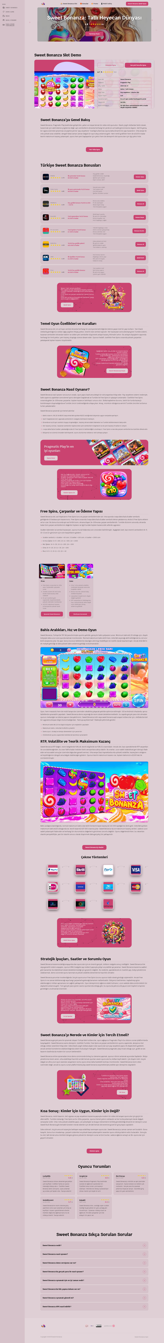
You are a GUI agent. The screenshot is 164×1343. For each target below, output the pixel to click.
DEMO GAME (10, 12)
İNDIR (7, 16)
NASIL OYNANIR (11, 20)
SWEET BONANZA (11, 8)
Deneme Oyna (110, 65)
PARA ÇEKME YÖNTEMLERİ (10, 25)
